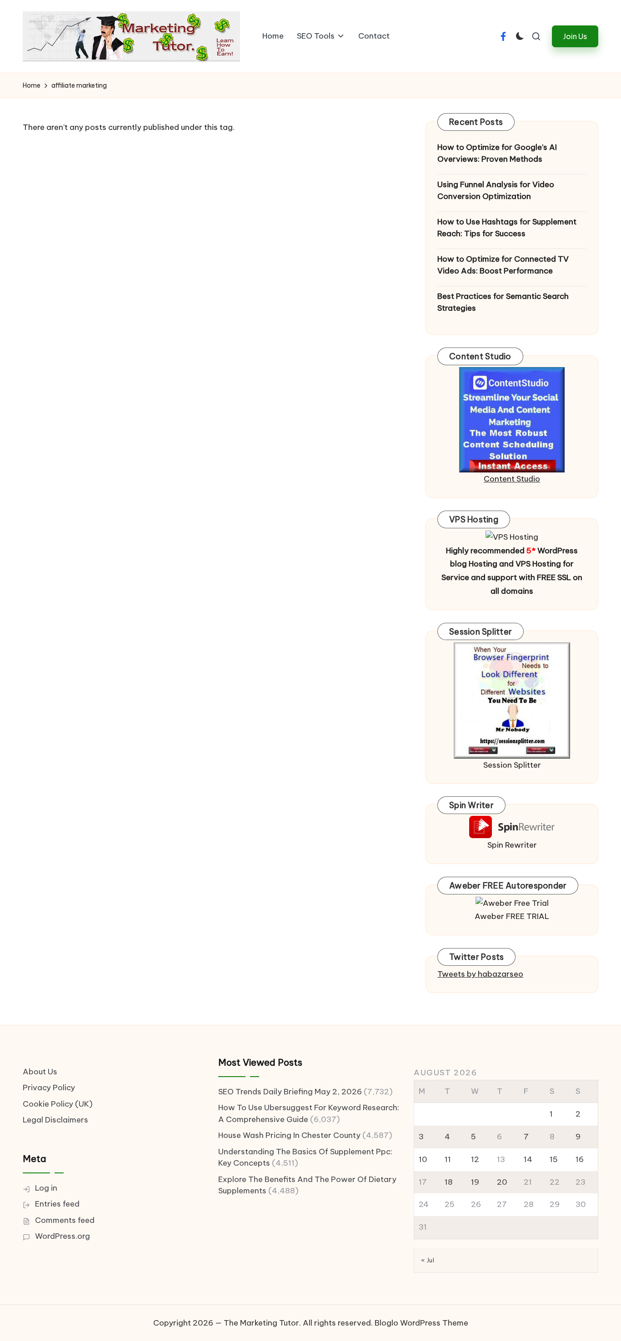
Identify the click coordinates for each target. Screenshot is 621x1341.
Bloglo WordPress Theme (421, 1323)
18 (449, 1182)
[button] (575, 36)
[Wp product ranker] (512, 700)
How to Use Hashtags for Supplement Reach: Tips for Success (506, 227)
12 (475, 1159)
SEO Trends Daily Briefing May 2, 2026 (290, 1092)
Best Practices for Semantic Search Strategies (503, 302)
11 (448, 1159)
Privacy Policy (49, 1088)
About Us (40, 1072)
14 (528, 1159)
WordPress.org (62, 1236)
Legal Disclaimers (55, 1120)
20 (502, 1182)
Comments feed (65, 1220)
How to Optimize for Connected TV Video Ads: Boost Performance (503, 265)
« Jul (428, 1260)
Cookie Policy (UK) (58, 1104)
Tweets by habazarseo (480, 974)
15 (554, 1159)
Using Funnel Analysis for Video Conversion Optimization (495, 190)
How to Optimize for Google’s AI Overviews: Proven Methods (497, 153)
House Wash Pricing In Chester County (289, 1135)
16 (580, 1159)
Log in (46, 1188)
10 (423, 1159)
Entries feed (57, 1204)
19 (475, 1182)
